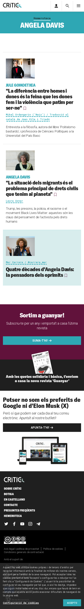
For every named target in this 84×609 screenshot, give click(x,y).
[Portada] (12, 5)
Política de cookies (53, 548)
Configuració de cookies (21, 602)
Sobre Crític (12, 488)
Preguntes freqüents (19, 510)
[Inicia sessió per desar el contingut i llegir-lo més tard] (25, 108)
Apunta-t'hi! (40, 427)
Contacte (11, 505)
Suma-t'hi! (40, 340)
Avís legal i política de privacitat (21, 548)
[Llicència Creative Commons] (42, 540)
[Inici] (14, 480)
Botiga (9, 494)
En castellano (14, 499)
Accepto (72, 602)
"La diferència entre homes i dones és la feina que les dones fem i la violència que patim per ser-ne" (39, 97)
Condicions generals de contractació (24, 552)
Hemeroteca (42, 18)
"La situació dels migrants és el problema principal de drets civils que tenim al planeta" (42, 186)
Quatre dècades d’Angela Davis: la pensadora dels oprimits (40, 272)
